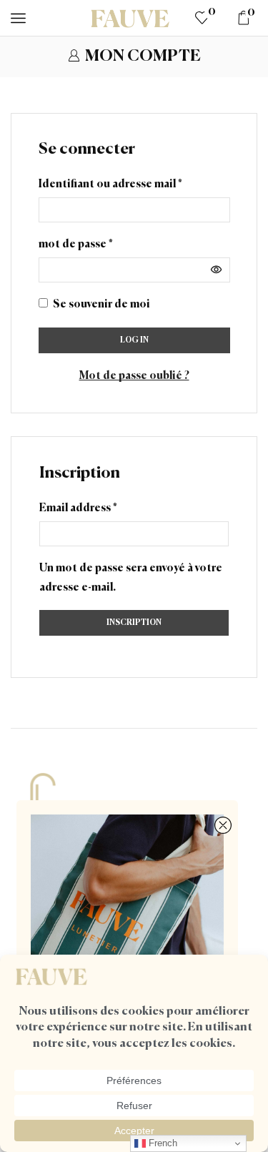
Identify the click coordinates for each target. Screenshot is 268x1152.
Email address (78, 506)
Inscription (134, 622)
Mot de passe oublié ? (134, 375)
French (161, 1143)
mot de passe (76, 242)
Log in (134, 340)
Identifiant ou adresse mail (110, 182)
